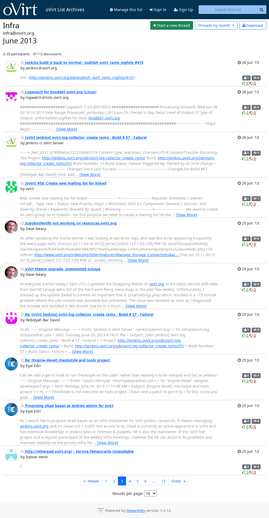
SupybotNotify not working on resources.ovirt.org (70, 223)
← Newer (91, 481)
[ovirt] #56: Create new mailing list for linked (65, 183)
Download (254, 25)
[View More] (66, 128)
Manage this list (127, 9)
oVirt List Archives (65, 9)
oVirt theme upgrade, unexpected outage (62, 268)
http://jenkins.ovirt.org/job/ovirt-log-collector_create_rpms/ (94, 157)
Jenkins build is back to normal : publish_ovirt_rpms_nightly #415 (83, 62)
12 (163, 481)
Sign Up (185, 9)
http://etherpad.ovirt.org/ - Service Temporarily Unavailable (79, 451)
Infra (11, 25)
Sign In (160, 9)
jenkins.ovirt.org (34, 426)
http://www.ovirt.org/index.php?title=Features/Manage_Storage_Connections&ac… (106, 254)
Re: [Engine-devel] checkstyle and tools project (67, 360)
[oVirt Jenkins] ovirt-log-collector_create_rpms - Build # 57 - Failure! (85, 137)
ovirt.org (156, 283)
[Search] (261, 9)
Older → (178, 481)
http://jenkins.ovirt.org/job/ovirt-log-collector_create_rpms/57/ (129, 345)
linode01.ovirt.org (104, 117)
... (154, 481)
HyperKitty (136, 510)
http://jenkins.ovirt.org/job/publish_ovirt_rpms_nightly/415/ (81, 77)
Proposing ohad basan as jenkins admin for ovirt (68, 405)
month (214, 25)
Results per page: (127, 493)
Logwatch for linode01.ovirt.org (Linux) (60, 91)
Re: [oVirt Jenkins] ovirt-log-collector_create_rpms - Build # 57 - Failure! (88, 314)
